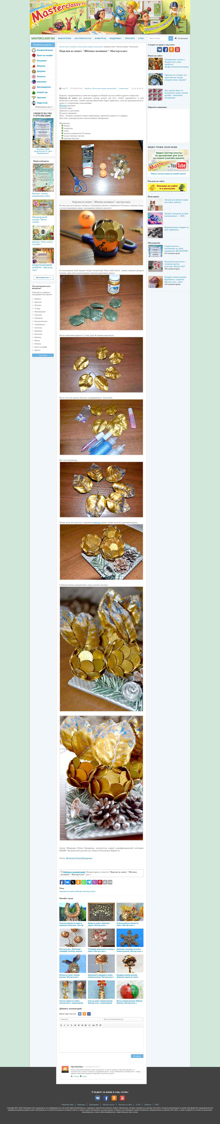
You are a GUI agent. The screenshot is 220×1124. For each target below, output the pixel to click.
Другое (37, 350)
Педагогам (42, 103)
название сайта (43, 38)
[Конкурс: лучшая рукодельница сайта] (43, 170)
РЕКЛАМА (130, 38)
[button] (61, 1025)
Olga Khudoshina (77, 1067)
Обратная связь (67, 1105)
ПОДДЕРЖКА (116, 38)
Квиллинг (42, 81)
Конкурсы (81, 1105)
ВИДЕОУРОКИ (64, 38)
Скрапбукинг (40, 324)
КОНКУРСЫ (100, 38)
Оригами (41, 97)
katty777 (65, 88)
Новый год (88, 88)
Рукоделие (39, 318)
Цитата (85, 1076)
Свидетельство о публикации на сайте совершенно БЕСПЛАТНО (176, 248)
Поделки (38, 305)
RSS (157, 1105)
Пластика (38, 328)
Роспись (38, 344)
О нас (138, 1105)
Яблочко (63, 105)
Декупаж (41, 71)
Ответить (76, 1076)
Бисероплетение (45, 50)
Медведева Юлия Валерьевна (79, 858)
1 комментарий (123, 88)
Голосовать (43, 355)
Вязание (41, 66)
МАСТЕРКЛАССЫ (83, 38)
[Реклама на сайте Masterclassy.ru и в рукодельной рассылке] (167, 191)
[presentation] (61, 1025)
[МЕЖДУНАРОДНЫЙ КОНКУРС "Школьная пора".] (43, 255)
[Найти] (170, 38)
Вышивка (42, 60)
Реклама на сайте (125, 1105)
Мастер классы (109, 1105)
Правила (147, 1105)
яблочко (97, 522)
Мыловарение (44, 87)
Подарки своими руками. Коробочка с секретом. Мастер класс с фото (175, 279)
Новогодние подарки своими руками (104, 88)
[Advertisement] (101, 71)
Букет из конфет (45, 55)
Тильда (37, 308)
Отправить (137, 1056)
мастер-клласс (89, 891)
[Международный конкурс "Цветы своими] (43, 206)
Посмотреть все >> (43, 277)
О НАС (141, 38)
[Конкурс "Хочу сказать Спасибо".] (43, 232)
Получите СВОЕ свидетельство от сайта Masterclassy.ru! (43, 151)
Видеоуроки (94, 1105)
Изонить (41, 76)
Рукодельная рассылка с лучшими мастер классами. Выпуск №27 (175, 263)
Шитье (37, 341)
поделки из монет (67, 891)
